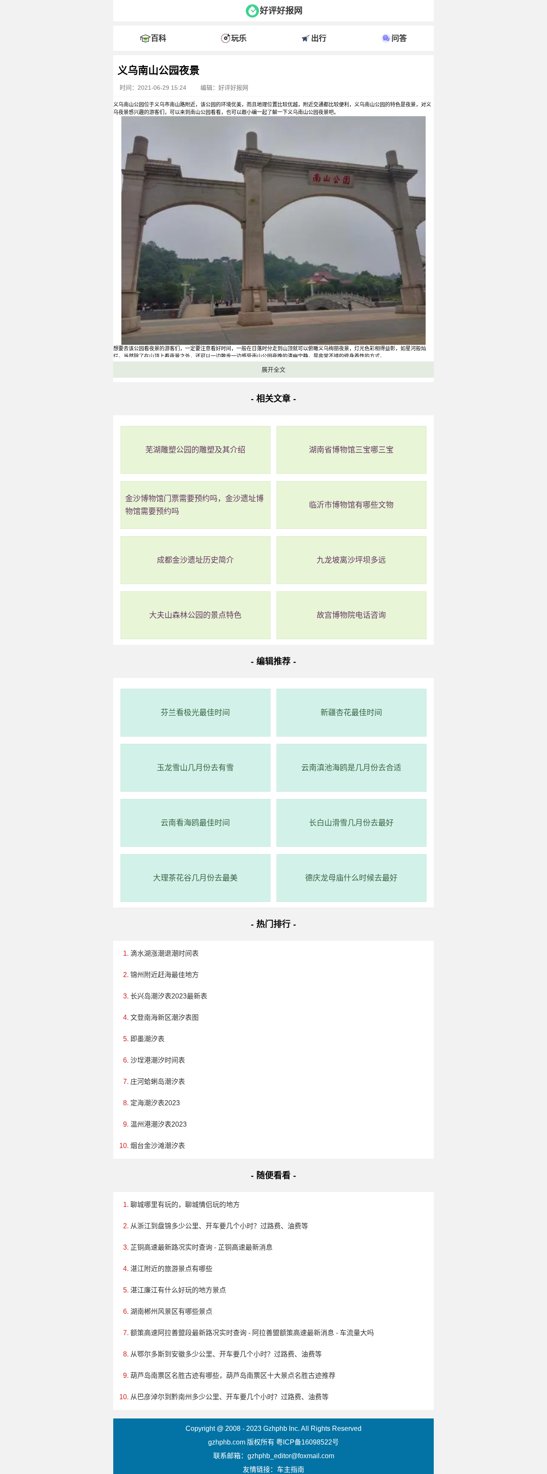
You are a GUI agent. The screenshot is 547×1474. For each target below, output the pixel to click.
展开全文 (273, 369)
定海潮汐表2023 (155, 1103)
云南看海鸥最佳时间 (195, 823)
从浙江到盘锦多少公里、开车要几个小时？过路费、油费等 (219, 1226)
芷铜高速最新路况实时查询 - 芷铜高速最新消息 (201, 1247)
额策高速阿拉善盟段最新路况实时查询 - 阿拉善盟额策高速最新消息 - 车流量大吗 (252, 1332)
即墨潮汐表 (147, 1038)
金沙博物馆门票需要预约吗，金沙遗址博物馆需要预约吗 (194, 505)
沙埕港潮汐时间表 (157, 1060)
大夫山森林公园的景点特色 (195, 615)
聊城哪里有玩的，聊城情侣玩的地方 (185, 1204)
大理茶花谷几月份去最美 (195, 878)
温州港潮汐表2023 (158, 1124)
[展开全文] (273, 57)
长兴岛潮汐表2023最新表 (168, 996)
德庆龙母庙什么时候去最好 (351, 878)
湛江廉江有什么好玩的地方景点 (178, 1290)
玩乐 (239, 38)
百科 (158, 38)
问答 (399, 38)
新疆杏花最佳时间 (351, 712)
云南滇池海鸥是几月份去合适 (351, 767)
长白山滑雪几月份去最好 (351, 823)
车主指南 (290, 1469)
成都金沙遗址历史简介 (195, 560)
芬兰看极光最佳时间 (195, 712)
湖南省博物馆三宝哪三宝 (351, 450)
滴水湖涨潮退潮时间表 (164, 953)
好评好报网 (281, 10)
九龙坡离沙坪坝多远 (351, 560)
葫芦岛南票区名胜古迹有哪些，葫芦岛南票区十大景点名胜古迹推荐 (232, 1375)
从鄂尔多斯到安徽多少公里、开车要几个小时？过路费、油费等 (226, 1354)
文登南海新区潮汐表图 (164, 1017)
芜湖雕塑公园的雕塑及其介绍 (195, 450)
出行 (318, 38)
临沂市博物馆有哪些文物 (351, 505)
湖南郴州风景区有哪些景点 (171, 1311)
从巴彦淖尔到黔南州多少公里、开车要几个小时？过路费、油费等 (229, 1397)
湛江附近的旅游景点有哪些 (171, 1268)
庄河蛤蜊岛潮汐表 (157, 1081)
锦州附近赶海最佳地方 (164, 974)
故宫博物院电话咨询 (351, 615)
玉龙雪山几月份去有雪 (195, 767)
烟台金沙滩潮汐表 (157, 1145)
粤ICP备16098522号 (307, 1442)
